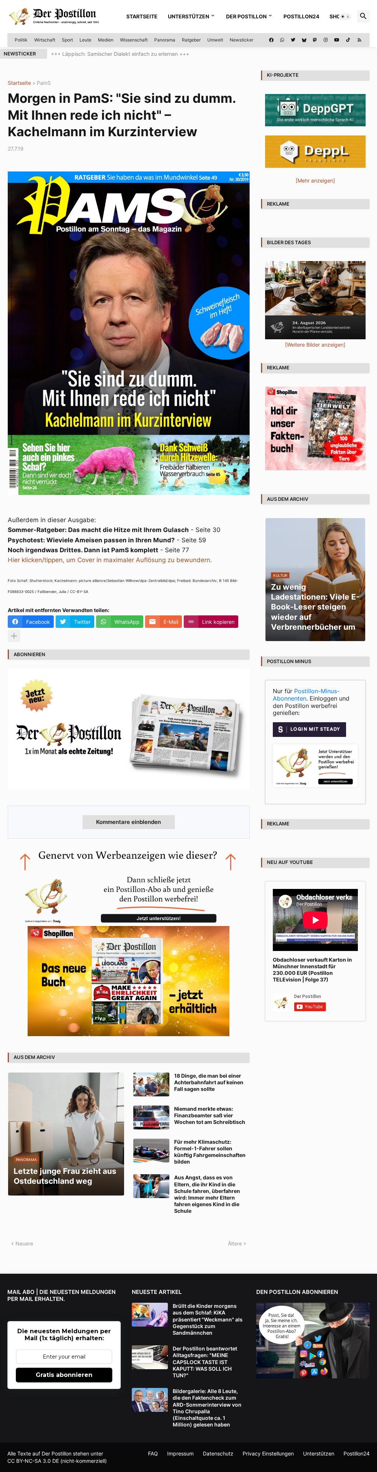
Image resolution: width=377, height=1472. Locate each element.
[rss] (359, 40)
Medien (105, 40)
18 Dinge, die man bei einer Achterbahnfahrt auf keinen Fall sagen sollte (208, 1082)
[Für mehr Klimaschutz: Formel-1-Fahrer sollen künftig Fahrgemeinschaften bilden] (151, 1150)
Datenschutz (218, 1453)
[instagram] (326, 40)
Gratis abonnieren (64, 1374)
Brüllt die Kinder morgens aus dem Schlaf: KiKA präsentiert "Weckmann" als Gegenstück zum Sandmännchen (208, 1319)
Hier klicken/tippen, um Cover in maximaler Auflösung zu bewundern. (110, 560)
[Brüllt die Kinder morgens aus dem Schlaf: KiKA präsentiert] (150, 1315)
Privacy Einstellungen (268, 1453)
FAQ (153, 1453)
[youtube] (336, 40)
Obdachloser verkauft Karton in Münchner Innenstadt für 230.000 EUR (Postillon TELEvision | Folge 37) (312, 969)
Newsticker (241, 40)
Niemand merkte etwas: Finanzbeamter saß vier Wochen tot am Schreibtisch (209, 1115)
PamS (44, 83)
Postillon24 (301, 16)
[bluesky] (304, 40)
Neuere (24, 1243)
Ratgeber (191, 40)
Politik (21, 40)
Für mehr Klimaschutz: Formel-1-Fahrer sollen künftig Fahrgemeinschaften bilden (210, 1152)
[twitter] (293, 40)
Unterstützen (188, 16)
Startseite (142, 16)
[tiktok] (348, 40)
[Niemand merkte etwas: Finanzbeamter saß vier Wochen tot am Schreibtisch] (151, 1117)
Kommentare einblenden (128, 821)
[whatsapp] (282, 40)
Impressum (180, 1453)
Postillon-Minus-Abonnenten (306, 694)
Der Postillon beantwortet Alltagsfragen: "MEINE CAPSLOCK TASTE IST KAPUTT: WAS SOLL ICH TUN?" (205, 1361)
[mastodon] (315, 40)
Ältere (235, 1243)
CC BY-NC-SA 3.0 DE (33, 1461)
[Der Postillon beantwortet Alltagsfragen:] (150, 1357)
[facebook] (271, 40)
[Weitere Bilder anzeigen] (315, 344)
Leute (85, 40)
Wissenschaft (134, 40)
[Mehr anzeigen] (14, 636)
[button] (345, 16)
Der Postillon (246, 16)
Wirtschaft (44, 40)
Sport (67, 40)
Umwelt (215, 40)
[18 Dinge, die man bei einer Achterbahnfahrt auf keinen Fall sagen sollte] (151, 1084)
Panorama (164, 40)
